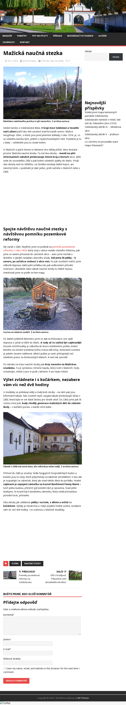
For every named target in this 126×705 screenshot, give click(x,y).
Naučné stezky (32, 563)
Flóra (15, 563)
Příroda (57, 35)
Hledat (88, 51)
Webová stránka (12, 658)
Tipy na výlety (40, 35)
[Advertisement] (42, 200)
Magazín (7, 35)
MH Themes (83, 698)
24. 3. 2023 (13, 60)
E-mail (6, 649)
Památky (22, 35)
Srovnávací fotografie (80, 35)
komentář (8, 614)
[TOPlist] (5, 703)
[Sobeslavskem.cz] (63, 30)
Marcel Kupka (29, 60)
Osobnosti (9, 42)
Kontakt (25, 42)
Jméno (6, 639)
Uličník (102, 35)
